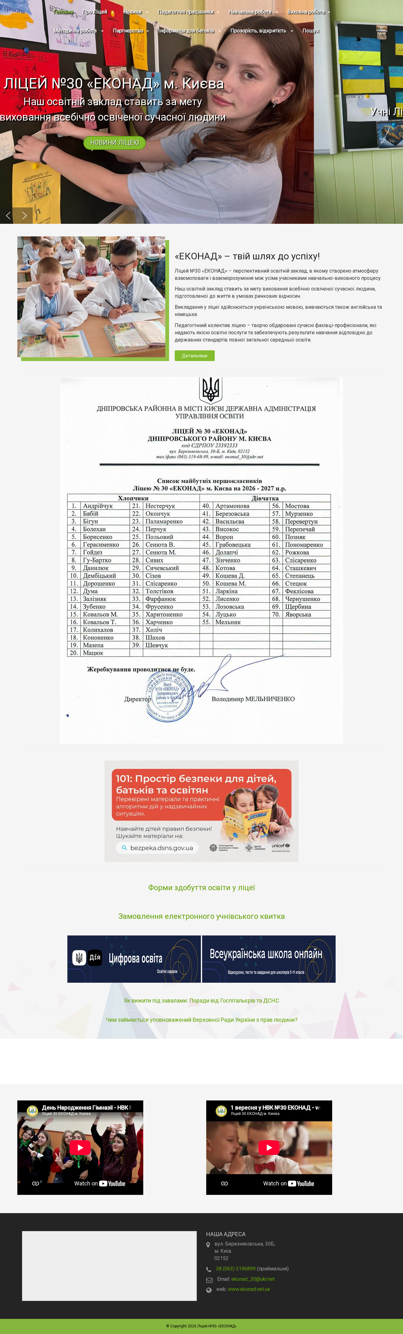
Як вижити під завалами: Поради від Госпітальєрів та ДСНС (201, 1000)
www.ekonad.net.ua (249, 1289)
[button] (201, 112)
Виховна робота (306, 12)
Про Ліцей (95, 12)
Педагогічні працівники (185, 12)
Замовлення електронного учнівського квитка (201, 916)
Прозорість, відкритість (258, 31)
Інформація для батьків (186, 31)
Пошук (311, 31)
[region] (201, 112)
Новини (133, 12)
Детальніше (194, 355)
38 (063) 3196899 (236, 1269)
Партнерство (128, 31)
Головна (63, 12)
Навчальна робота (250, 12)
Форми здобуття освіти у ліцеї (201, 887)
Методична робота (76, 31)
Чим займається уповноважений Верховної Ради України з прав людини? (202, 1019)
